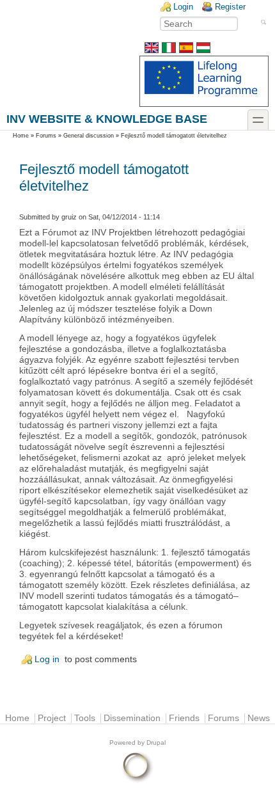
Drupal (156, 742)
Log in (47, 659)
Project (52, 718)
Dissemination (132, 718)
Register (230, 7)
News (259, 718)
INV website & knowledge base (106, 119)
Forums (46, 135)
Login (183, 7)
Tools (84, 718)
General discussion (88, 135)
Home (21, 135)
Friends (184, 718)
